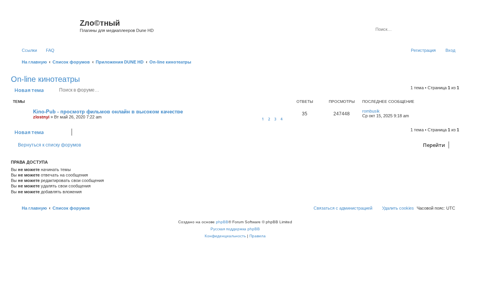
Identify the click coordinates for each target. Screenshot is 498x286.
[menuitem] (46, 50)
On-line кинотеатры (45, 79)
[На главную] (46, 25)
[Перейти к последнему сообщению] (383, 111)
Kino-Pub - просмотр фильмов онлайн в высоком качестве (108, 112)
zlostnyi (41, 117)
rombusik (371, 111)
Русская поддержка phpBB (235, 229)
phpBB (222, 222)
